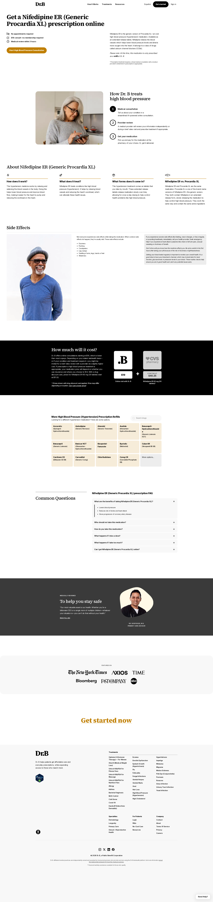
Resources (137, 830)
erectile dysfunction (140, 760)
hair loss (136, 789)
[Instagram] (100, 850)
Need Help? (203, 897)
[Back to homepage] (52, 4)
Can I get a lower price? (77, 386)
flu (134, 770)
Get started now (106, 720)
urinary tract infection (165, 787)
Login (135, 820)
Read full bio (65, 618)
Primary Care (114, 826)
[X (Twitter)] (104, 850)
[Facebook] (113, 850)
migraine (159, 767)
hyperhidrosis (161, 757)
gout (134, 786)
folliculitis (136, 773)
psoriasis (159, 777)
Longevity (112, 823)
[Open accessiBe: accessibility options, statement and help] (38, 832)
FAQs (134, 823)
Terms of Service (163, 826)
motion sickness (162, 770)
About (158, 823)
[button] (151, 460)
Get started (161, 4)
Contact (159, 820)
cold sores (113, 799)
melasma (159, 764)
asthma (111, 789)
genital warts (138, 783)
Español (147, 4)
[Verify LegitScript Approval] (40, 778)
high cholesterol (139, 799)
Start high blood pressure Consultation (26, 50)
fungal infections (139, 776)
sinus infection (162, 784)
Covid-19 (112, 803)
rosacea (159, 780)
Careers (159, 833)
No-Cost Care (138, 826)
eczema (135, 757)
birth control (113, 796)
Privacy (159, 830)
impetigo (159, 760)
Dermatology (113, 820)
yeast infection (162, 790)
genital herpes (138, 779)
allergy (111, 786)
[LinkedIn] (108, 850)
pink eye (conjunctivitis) (165, 774)
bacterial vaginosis (116, 793)
